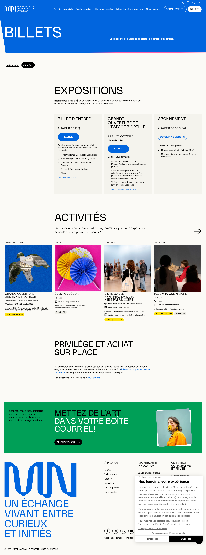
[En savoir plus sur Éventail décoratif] (78, 268)
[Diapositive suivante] (197, 231)
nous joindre (93, 377)
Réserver (68, 137)
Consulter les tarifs (67, 177)
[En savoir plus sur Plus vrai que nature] (177, 268)
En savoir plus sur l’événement (122, 189)
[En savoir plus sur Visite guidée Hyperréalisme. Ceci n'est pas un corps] (127, 268)
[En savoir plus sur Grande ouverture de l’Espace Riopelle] (28, 268)
